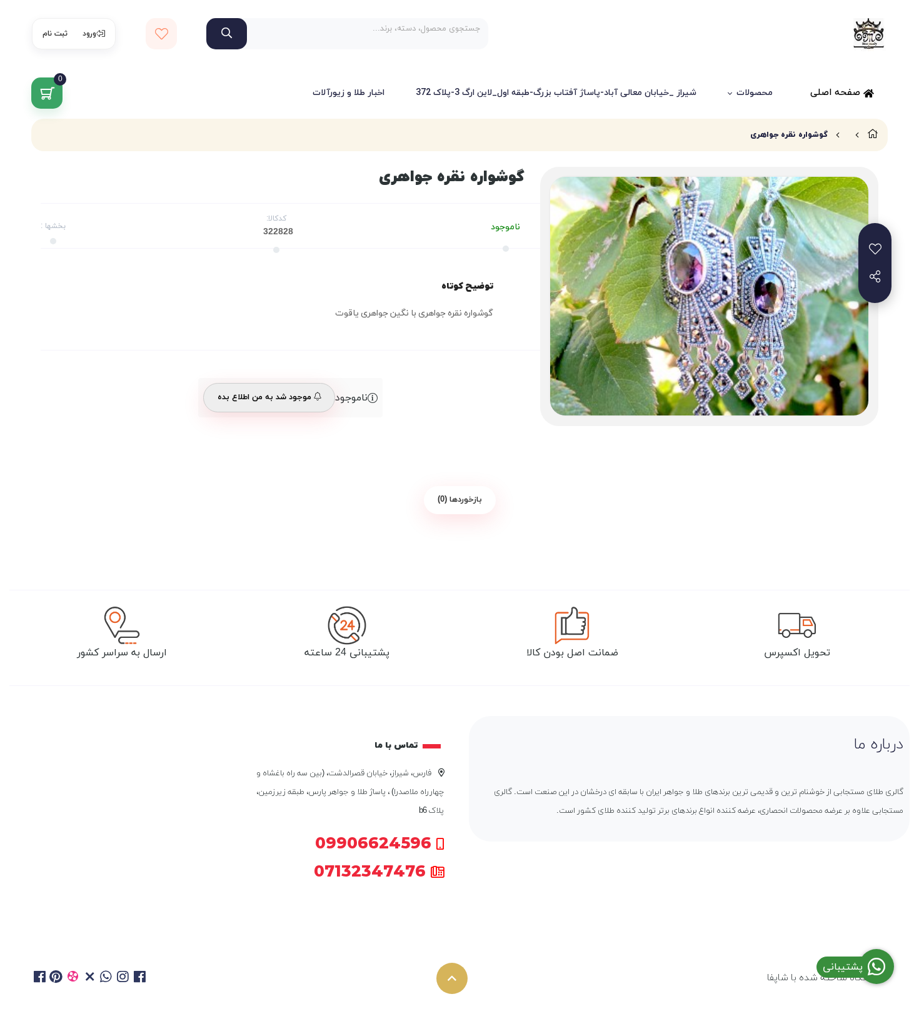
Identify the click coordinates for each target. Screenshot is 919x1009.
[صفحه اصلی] (872, 135)
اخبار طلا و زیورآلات (348, 93)
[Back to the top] (452, 978)
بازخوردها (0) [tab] (460, 499)
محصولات (754, 93)
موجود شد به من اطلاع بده (266, 397)
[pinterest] (56, 978)
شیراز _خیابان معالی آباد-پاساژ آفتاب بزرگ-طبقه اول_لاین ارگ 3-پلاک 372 (556, 93)
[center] (226, 33)
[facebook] (39, 978)
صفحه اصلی (836, 92)
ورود (89, 34)
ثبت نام (55, 34)
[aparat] (72, 978)
